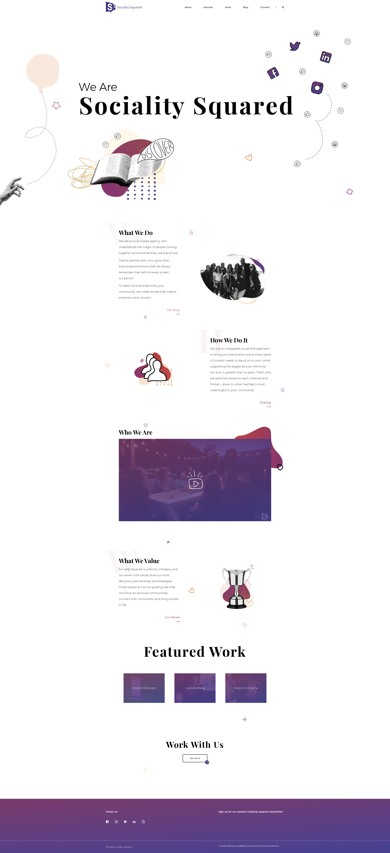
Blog (245, 7)
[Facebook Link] (107, 822)
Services (208, 7)
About (188, 7)
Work (228, 7)
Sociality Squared (124, 7)
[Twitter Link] (125, 822)
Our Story (173, 310)
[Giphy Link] (143, 822)
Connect (265, 7)
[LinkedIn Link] (134, 822)
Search (283, 7)
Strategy (265, 402)
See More (195, 758)
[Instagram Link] (116, 822)
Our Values (172, 617)
